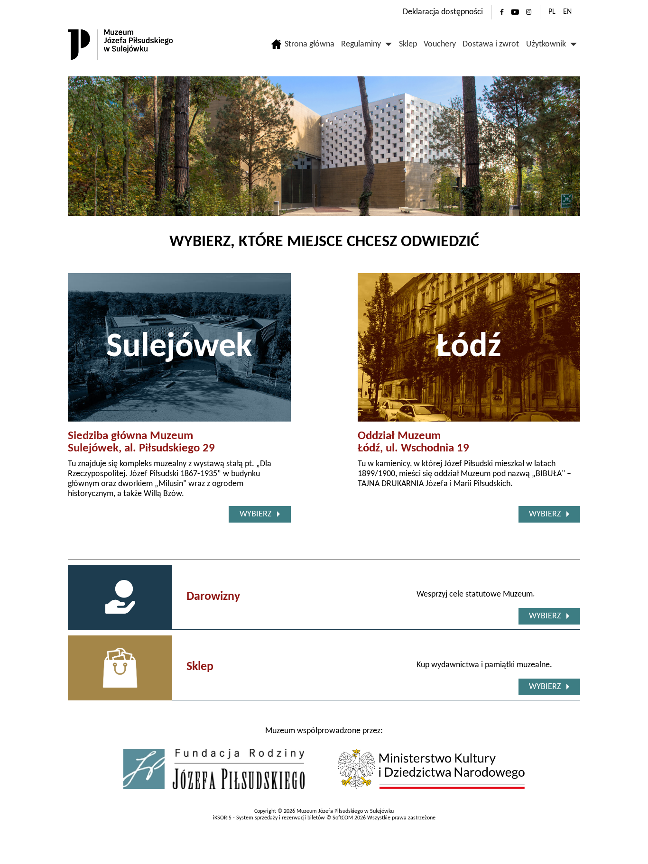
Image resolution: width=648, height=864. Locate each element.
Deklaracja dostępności (443, 12)
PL (551, 12)
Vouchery (440, 44)
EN (567, 12)
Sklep (408, 44)
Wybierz (255, 514)
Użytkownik (546, 44)
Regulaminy (361, 44)
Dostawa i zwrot (491, 44)
